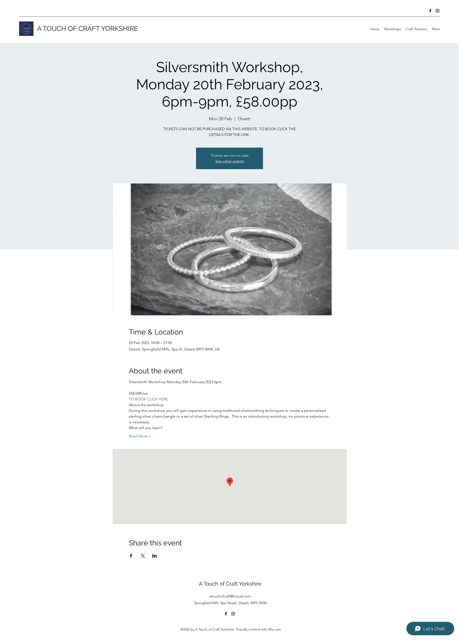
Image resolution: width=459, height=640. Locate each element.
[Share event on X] (143, 556)
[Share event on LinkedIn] (154, 556)
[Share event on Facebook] (131, 556)
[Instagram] (437, 10)
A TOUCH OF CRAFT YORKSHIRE (87, 28)
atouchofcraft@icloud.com (230, 596)
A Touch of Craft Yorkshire (230, 584)
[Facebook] (430, 10)
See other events (229, 161)
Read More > (140, 436)
